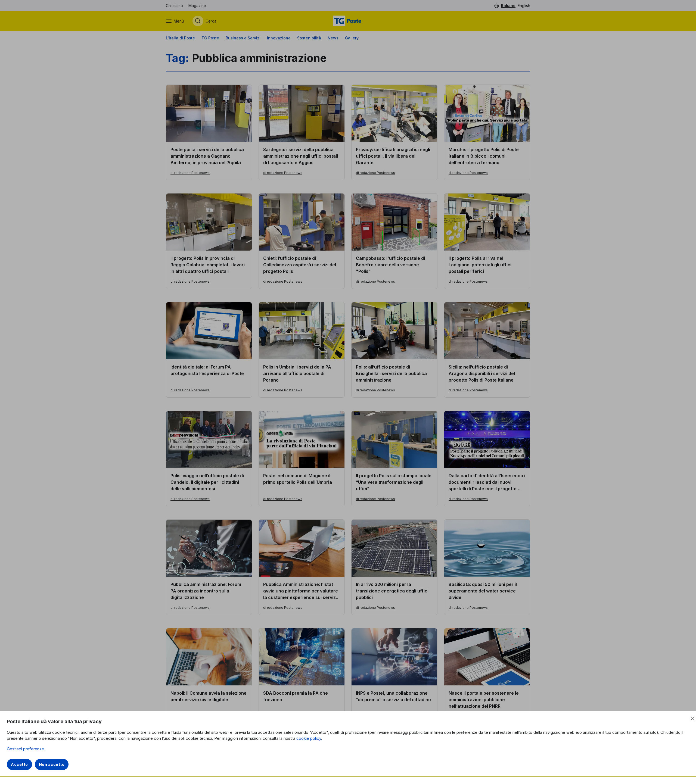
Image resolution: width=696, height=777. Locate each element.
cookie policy (308, 738)
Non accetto (52, 764)
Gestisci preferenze (25, 748)
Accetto (19, 764)
